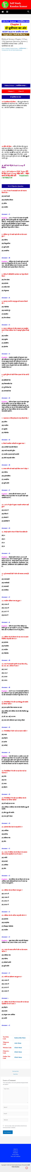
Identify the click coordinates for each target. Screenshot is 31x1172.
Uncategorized (5, 50)
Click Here (18, 1047)
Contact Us (15, 1151)
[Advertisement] (15, 67)
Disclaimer (15, 1152)
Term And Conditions (15, 1156)
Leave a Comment (6, 48)
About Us (15, 1149)
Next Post (15, 1074)
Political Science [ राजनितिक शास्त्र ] (18, 48)
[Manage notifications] (26, 1168)
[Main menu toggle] (7, 12)
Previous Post (15, 1071)
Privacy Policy (15, 1154)
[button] (28, 11)
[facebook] (3, 12)
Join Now (17, 1043)
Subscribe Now (20, 1038)
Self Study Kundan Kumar (18, 4)
